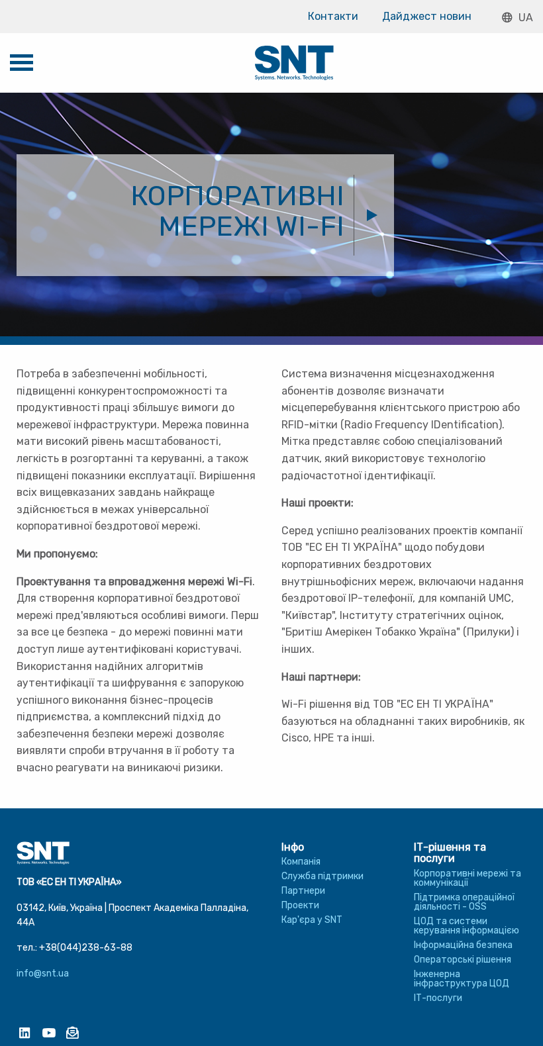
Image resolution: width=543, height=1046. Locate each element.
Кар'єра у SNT (311, 920)
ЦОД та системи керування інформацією (466, 926)
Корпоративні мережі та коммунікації (467, 878)
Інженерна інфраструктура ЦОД (461, 979)
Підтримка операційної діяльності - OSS (464, 902)
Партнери (303, 890)
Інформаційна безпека (463, 945)
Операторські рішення (462, 959)
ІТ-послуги (438, 998)
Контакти (333, 16)
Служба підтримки (322, 876)
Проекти (300, 905)
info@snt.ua (43, 973)
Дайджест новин (426, 16)
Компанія (301, 861)
